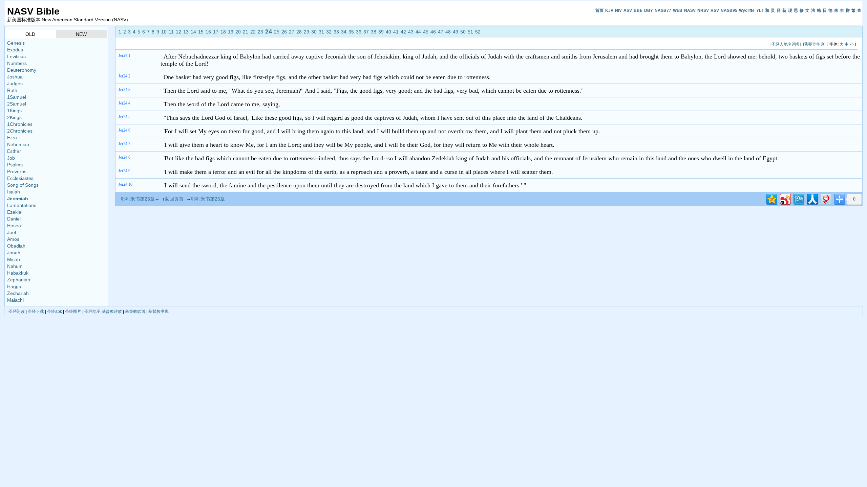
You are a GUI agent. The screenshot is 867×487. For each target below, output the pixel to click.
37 (366, 31)
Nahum (15, 266)
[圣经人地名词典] (785, 44)
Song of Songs (23, 185)
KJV (609, 10)
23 (260, 31)
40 (388, 31)
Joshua (15, 76)
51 (470, 31)
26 (284, 31)
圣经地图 (92, 311)
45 (425, 31)
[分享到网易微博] (825, 198)
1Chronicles (20, 124)
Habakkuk (17, 273)
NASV (690, 10)
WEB (677, 10)
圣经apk (54, 311)
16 (208, 31)
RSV (715, 10)
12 (178, 31)
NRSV (703, 10)
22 (253, 31)
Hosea (14, 225)
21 (245, 31)
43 (411, 31)
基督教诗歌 (112, 311)
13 (186, 31)
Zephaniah (18, 279)
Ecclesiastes (20, 178)
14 (193, 31)
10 (164, 31)
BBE (638, 10)
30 (314, 31)
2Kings (14, 117)
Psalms (15, 164)
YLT (759, 10)
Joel (11, 232)
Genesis (16, 43)
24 (268, 31)
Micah (13, 259)
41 (396, 31)
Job (11, 158)
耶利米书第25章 (208, 199)
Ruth (12, 90)
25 (276, 31)
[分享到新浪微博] (785, 198)
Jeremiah (17, 198)
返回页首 (174, 199)
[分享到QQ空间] (771, 198)
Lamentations (21, 205)
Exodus (15, 49)
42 (403, 31)
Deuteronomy (21, 70)
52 (478, 31)
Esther (14, 151)
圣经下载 (36, 311)
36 (358, 31)
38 (373, 31)
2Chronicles (20, 131)
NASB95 (729, 10)
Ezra (12, 137)
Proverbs (16, 171)
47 (440, 31)
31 (321, 31)
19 (230, 31)
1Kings (14, 110)
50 (463, 31)
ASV (627, 10)
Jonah (13, 252)
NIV (618, 10)
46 (433, 31)
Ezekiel (14, 212)
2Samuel (16, 104)
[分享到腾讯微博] (798, 198)
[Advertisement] (241, 44)
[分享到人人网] (812, 198)
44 (418, 31)
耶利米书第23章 (138, 199)
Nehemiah (18, 144)
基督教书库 (158, 311)
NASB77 (663, 10)
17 (215, 31)
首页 (599, 10)
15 (201, 31)
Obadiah (16, 246)
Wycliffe (747, 10)
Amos (13, 239)
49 (455, 31)
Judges (15, 83)
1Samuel (16, 97)
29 (306, 31)
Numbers (17, 63)
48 (448, 31)
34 (343, 31)
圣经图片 (73, 311)
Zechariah (18, 293)
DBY (648, 10)
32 (329, 31)
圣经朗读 (16, 311)
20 (238, 31)
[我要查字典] (814, 44)
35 (351, 31)
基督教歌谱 (135, 311)
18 (223, 31)
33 (336, 31)
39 (381, 31)
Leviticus (16, 56)
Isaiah (13, 191)
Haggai (14, 286)
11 (171, 31)
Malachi (15, 300)
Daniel (14, 219)
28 (299, 31)
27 (291, 31)
